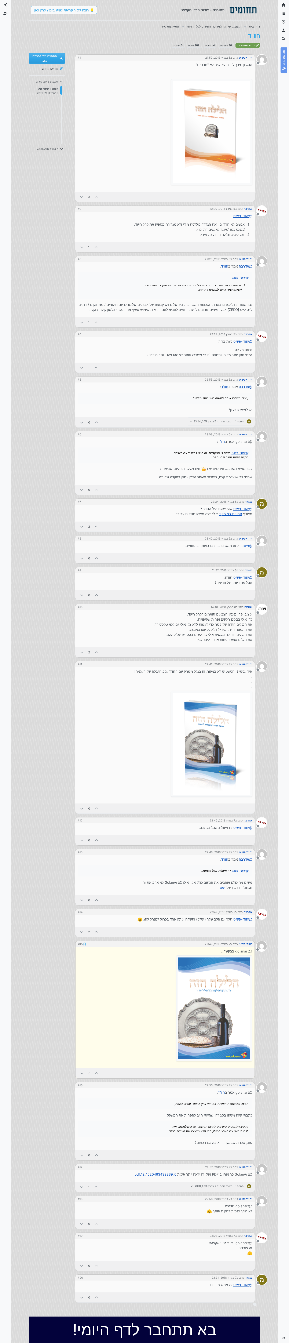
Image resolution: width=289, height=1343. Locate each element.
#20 (80, 1277)
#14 (80, 912)
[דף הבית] (283, 5)
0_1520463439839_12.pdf (155, 1174)
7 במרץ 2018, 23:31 (224, 1277)
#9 (79, 570)
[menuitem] (5, 5)
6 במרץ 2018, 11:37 (224, 570)
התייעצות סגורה (246, 45)
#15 (80, 943)
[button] (283, 1338)
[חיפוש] (283, 39)
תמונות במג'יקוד (230, 514)
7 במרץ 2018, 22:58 (217, 1198)
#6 (79, 434)
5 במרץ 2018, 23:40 (217, 538)
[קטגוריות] (283, 13)
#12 (80, 820)
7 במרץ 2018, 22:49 (222, 912)
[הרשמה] (5, 13)
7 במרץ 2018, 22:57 (217, 1166)
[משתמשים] (283, 30)
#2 (79, 208)
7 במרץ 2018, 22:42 (217, 664)
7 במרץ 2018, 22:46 (222, 820)
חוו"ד (224, 266)
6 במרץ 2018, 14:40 (223, 607)
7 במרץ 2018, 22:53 (217, 1084)
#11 (80, 664)
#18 (80, 1198)
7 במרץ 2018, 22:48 (217, 852)
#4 (79, 334)
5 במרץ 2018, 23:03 (217, 434)
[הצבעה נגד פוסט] (81, 196)
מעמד (248, 501)
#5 (79, 379)
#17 (80, 1166)
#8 (79, 538)
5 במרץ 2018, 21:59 (217, 57)
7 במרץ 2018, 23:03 (222, 1235)
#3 (79, 259)
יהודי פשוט (245, 57)
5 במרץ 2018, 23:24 (224, 501)
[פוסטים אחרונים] (283, 22)
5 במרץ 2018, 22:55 (217, 379)
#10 (80, 607)
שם (222, 887)
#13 (80, 852)
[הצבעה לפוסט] (96, 196)
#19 (80, 1235)
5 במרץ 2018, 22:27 (222, 334)
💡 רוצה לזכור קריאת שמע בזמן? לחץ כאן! (63, 10)
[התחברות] (5, 5)
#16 (80, 1084)
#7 (79, 501)
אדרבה (248, 208)
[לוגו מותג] (243, 10)
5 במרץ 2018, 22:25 (217, 259)
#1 (79, 57)
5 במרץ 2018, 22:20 (222, 208)
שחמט (248, 607)
